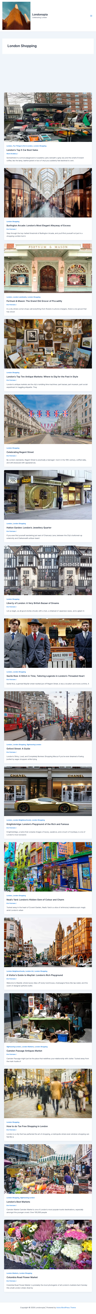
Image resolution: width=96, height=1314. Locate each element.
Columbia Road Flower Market (22, 1277)
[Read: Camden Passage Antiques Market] (48, 1018)
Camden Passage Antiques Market (24, 1050)
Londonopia (40, 14)
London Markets (28, 1047)
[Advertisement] (48, 75)
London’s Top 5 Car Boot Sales (22, 150)
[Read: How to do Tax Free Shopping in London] (48, 1093)
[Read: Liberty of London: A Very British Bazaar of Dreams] (48, 570)
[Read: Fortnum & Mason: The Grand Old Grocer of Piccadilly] (48, 268)
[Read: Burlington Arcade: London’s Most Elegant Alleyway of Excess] (48, 193)
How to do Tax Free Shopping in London (27, 1126)
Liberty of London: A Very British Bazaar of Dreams (33, 603)
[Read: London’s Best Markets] (48, 1169)
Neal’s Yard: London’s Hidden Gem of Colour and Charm (35, 899)
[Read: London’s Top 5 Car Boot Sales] (48, 117)
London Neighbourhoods (22, 820)
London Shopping (40, 146)
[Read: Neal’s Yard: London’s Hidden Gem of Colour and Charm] (48, 867)
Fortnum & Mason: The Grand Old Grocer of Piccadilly (34, 301)
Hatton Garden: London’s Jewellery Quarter (29, 527)
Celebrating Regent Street (20, 452)
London (9, 146)
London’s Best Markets (18, 1201)
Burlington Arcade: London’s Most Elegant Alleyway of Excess (39, 225)
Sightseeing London (34, 744)
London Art (30, 971)
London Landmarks (20, 297)
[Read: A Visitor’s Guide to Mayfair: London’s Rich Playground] (48, 942)
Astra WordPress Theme (66, 1308)
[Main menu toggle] (91, 15)
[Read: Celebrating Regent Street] (48, 419)
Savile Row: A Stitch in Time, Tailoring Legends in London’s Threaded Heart (46, 676)
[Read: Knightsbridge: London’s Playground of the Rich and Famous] (48, 791)
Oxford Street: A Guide (18, 748)
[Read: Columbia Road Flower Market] (48, 1244)
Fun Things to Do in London (23, 146)
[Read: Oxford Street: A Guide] (48, 716)
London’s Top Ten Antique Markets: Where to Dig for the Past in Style (42, 376)
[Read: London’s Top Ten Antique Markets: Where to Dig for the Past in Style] (48, 344)
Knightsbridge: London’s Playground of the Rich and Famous (38, 824)
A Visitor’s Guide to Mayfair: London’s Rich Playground (35, 975)
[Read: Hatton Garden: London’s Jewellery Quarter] (48, 495)
